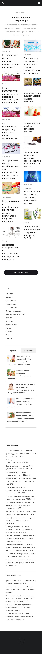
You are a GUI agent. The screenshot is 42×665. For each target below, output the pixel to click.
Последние (28, 351)
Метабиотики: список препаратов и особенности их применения (10, 60)
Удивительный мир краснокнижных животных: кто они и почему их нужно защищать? (20, 598)
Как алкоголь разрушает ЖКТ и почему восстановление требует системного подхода (20, 562)
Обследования (11, 307)
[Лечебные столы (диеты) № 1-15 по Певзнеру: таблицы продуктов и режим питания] (11, 362)
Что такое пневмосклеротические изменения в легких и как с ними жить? (19, 616)
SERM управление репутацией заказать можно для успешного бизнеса (19, 607)
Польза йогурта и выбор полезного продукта (32, 127)
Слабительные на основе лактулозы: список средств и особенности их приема (32, 159)
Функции (9, 338)
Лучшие (13, 351)
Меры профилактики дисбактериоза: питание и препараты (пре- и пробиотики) (11, 95)
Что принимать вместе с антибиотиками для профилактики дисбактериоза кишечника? (10, 169)
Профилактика (7, 84)
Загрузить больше (21, 272)
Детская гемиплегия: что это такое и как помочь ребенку (20, 589)
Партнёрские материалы (15, 314)
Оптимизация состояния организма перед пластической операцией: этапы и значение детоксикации (21, 547)
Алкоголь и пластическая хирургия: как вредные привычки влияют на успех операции (20, 538)
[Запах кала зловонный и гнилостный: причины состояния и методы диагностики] (11, 390)
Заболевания (11, 301)
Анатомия (9, 294)
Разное (8, 328)
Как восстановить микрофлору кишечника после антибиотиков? (10, 131)
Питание (26, 119)
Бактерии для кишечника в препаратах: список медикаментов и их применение (32, 65)
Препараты (6, 51)
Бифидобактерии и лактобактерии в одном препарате (32, 97)
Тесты (8, 335)
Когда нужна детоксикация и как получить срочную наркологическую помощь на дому (19, 529)
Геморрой (9, 297)
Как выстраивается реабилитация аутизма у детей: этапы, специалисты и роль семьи (21, 453)
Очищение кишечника (14, 311)
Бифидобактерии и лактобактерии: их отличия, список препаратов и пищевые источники (11, 211)
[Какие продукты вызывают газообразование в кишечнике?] (11, 376)
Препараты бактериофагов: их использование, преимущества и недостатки (11, 252)
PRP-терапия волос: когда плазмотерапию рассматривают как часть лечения (19, 490)
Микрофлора (6, 120)
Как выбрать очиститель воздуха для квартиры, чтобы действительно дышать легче (20, 505)
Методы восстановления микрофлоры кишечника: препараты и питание (32, 196)
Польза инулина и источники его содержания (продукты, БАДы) (32, 232)
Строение (9, 331)
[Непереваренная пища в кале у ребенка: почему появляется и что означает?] (11, 404)
